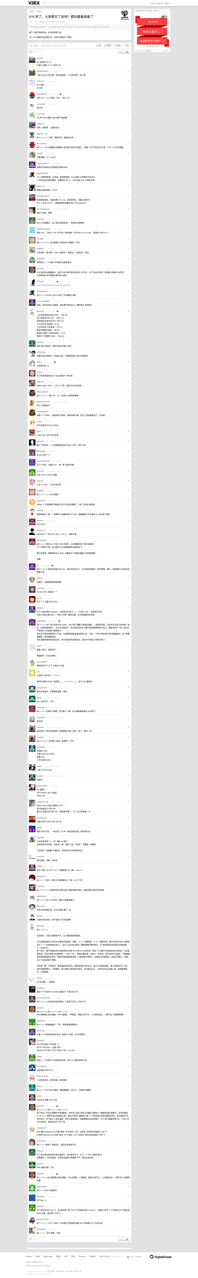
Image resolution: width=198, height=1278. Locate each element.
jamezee (40, 219)
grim (39, 431)
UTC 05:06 (51, 1271)
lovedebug (42, 817)
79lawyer (41, 886)
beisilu (40, 58)
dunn (39, 421)
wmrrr (39, 1096)
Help (38, 1256)
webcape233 (42, 391)
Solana (92, 1256)
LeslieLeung (42, 801)
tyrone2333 (42, 661)
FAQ (73, 1256)
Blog (58, 1256)
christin (40, 727)
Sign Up (160, 3)
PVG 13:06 (60, 1271)
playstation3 (42, 173)
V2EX (31, 11)
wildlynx (40, 123)
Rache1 (40, 520)
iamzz (39, 1056)
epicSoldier (43, 741)
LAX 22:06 (69, 1271)
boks (39, 361)
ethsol (40, 371)
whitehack (41, 1127)
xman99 (40, 837)
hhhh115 (41, 186)
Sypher (41, 21)
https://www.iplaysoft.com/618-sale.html (53, 285)
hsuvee (40, 1163)
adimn (39, 866)
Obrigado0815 (43, 196)
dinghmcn (41, 876)
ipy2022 (40, 1206)
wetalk (40, 153)
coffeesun (41, 620)
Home (153, 3)
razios (39, 766)
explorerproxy (43, 461)
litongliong (42, 540)
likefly (39, 978)
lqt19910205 (44, 242)
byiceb (40, 1150)
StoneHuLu (42, 94)
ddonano (41, 906)
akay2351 (41, 500)
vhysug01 (41, 707)
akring (40, 915)
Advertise (48, 1256)
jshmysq (41, 1020)
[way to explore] (34, 3)
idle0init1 (41, 258)
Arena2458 (41, 1186)
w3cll (39, 597)
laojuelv (148, 51)
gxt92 (39, 827)
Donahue (41, 1030)
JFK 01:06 (77, 1271)
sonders (40, 856)
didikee (40, 248)
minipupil (41, 747)
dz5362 (40, 510)
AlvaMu (40, 238)
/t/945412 (56, 675)
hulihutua (41, 1140)
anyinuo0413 (43, 163)
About (29, 1256)
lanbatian (41, 104)
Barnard (40, 311)
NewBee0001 (42, 71)
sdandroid (41, 896)
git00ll (39, 578)
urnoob (40, 470)
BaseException (44, 228)
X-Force (40, 281)
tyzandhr (41, 717)
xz (38, 565)
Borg (39, 697)
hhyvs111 (41, 530)
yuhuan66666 (43, 301)
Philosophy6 (42, 1076)
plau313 (40, 381)
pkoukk (40, 441)
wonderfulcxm (43, 209)
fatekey (40, 607)
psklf (39, 645)
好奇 (118, 45)
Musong (40, 1196)
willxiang (41, 352)
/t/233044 (68, 681)
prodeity (40, 988)
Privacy (82, 1256)
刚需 (108, 45)
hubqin (40, 775)
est (38, 671)
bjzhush (40, 81)
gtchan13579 (43, 1219)
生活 (39, 11)
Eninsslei (41, 1229)
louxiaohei (41, 1066)
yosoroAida (42, 785)
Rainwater (41, 451)
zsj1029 (40, 268)
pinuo (39, 1086)
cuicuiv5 (41, 588)
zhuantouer (42, 687)
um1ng (40, 480)
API (65, 1256)
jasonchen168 (43, 997)
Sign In (167, 3)
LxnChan (41, 113)
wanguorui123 (43, 401)
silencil (40, 342)
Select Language (135, 1256)
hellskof (40, 1040)
